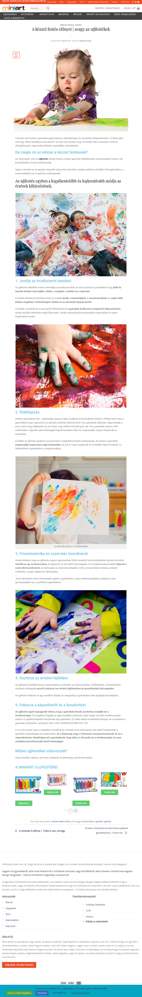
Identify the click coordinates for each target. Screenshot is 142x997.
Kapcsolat (51, 2)
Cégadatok (71, 2)
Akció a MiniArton (14, 18)
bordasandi (85, 41)
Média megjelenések (125, 14)
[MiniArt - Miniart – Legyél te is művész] (13, 8)
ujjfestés (43, 158)
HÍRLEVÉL (125, 2)
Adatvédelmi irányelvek (98, 2)
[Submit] (47, 8)
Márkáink (63, 14)
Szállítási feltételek (95, 904)
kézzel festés (88, 821)
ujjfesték (99, 821)
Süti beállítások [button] (59, 992)
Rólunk (114, 2)
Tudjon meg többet (80, 992)
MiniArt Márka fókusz (71, 25)
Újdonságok (10, 14)
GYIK (61, 2)
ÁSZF (82, 2)
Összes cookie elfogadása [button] (19, 993)
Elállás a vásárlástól (97, 921)
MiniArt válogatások (98, 14)
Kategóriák (27, 14)
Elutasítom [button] (42, 993)
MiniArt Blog (47, 14)
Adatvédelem (12, 920)
